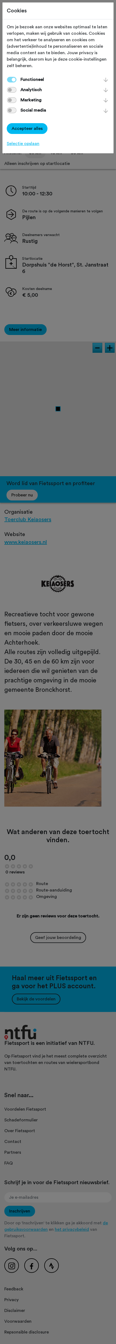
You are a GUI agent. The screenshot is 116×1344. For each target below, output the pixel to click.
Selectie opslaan (23, 143)
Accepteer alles (27, 128)
